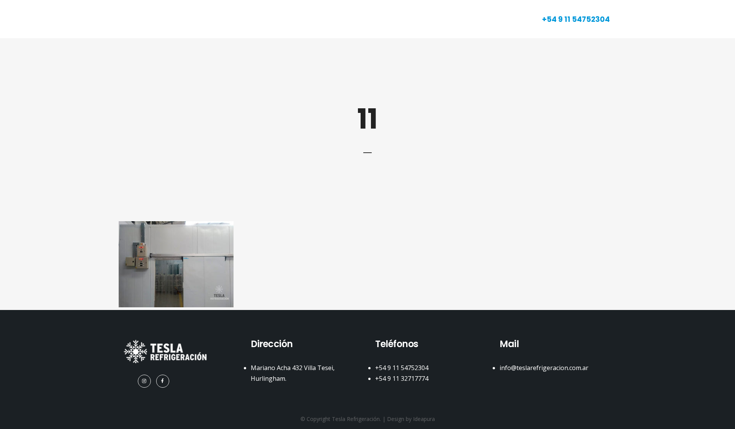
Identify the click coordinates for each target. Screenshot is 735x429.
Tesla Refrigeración (356, 418)
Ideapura (424, 418)
